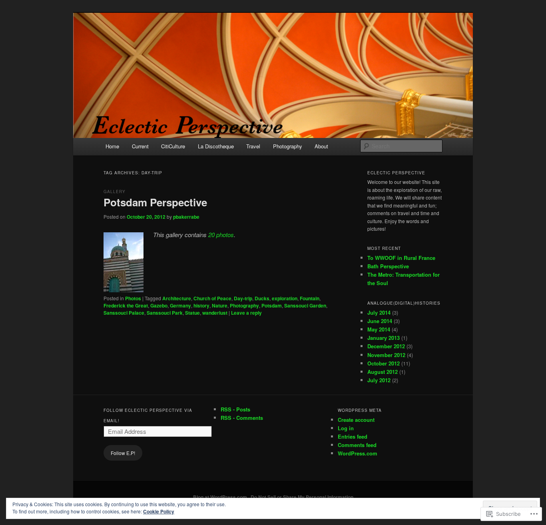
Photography (287, 146)
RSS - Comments (242, 417)
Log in (346, 428)
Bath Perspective (388, 266)
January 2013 (383, 337)
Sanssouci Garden (305, 305)
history (201, 305)
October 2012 (383, 363)
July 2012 (379, 380)
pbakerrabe (186, 216)
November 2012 (386, 355)
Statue (192, 312)
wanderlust (214, 312)
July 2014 (379, 312)
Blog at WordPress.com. (220, 497)
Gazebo (158, 305)
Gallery (115, 191)
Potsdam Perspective (155, 202)
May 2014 (378, 329)
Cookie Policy (158, 511)
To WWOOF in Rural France (401, 258)
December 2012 (386, 346)
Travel (253, 146)
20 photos (221, 234)
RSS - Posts (235, 409)
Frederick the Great (126, 305)
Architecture (176, 298)
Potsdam (271, 305)
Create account (356, 419)
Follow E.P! (123, 452)
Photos (133, 298)
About (321, 146)
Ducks (262, 298)
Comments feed (357, 445)
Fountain (309, 298)
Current (140, 146)
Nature (219, 305)
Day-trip (243, 298)
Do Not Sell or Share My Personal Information (302, 497)
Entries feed (352, 436)
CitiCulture (173, 146)
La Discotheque (216, 146)
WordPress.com (357, 453)
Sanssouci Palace (124, 312)
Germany (180, 305)
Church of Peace (212, 298)
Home (112, 146)
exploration (284, 298)
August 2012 (382, 371)
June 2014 (379, 321)
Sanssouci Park (165, 312)
